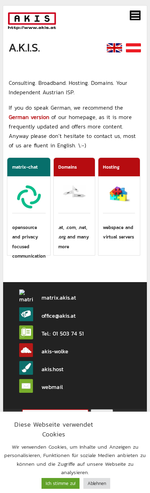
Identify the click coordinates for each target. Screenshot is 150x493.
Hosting (111, 166)
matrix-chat (25, 166)
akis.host (52, 369)
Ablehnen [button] (97, 483)
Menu (135, 15)
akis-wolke (55, 351)
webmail (52, 387)
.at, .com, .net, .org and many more (73, 237)
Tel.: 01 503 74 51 (63, 333)
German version (29, 117)
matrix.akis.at (59, 297)
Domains (67, 166)
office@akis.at (59, 315)
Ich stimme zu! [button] (60, 483)
